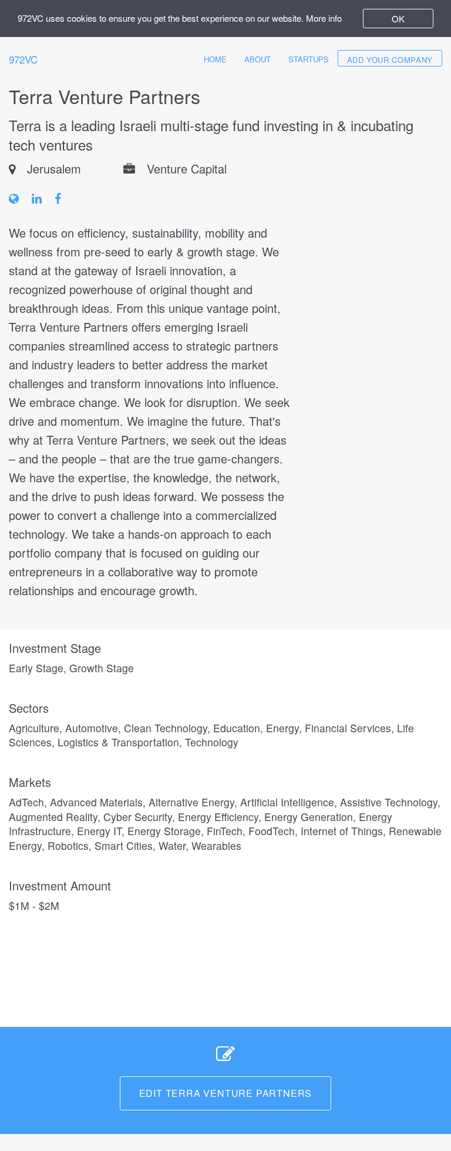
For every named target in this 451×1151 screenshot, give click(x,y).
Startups (308, 59)
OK (398, 18)
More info (324, 18)
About (257, 59)
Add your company (390, 59)
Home (215, 59)
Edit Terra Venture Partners (225, 1093)
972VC (23, 59)
